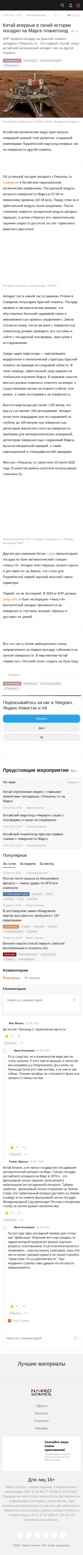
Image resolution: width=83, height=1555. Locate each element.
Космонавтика (12, 60)
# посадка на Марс (51, 60)
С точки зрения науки (16, 894)
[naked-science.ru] (62, 1535)
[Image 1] (22, 1097)
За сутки (9, 864)
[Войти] (78, 5)
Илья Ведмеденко (36, 15)
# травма (32, 931)
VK (41, 737)
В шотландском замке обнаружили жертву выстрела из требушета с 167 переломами (31, 915)
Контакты (41, 1413)
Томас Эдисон (18, 1161)
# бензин (37, 894)
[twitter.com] (20, 1535)
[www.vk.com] (28, 1535)
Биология (9, 954)
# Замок (25, 926)
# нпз (21, 899)
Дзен (42, 727)
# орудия (39, 926)
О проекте (41, 1421)
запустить (10, 599)
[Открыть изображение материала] (41, 94)
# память (9, 959)
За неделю (28, 864)
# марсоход (30, 60)
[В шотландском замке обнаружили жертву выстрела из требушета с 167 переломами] (74, 916)
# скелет (52, 926)
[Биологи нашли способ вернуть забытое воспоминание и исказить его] (74, 948)
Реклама (41, 1428)
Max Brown (16, 1023)
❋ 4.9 (74, 31)
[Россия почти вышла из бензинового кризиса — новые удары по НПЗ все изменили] (74, 883)
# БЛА (49, 894)
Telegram (41, 718)
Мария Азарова (35, 807)
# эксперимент (26, 959)
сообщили (11, 182)
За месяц (47, 864)
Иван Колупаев (24, 1050)
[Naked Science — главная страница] (20, 5)
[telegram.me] (54, 1535)
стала (50, 553)
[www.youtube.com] (37, 1535)
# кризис (9, 899)
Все (73, 771)
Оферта (41, 1406)
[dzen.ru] (45, 1535)
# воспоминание (28, 954)
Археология (10, 926)
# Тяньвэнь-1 (11, 65)
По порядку (32, 977)
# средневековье (13, 931)
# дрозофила (48, 954)
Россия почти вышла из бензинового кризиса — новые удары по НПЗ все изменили (31, 883)
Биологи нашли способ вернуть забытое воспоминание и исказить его (33, 946)
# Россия (32, 899)
